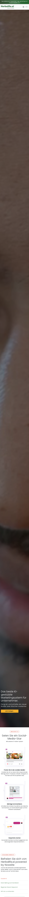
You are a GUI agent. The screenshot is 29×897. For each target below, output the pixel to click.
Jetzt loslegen (9, 711)
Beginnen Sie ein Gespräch (9, 887)
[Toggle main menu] (26, 7)
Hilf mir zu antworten (7, 891)
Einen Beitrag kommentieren (10, 883)
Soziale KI (4, 878)
